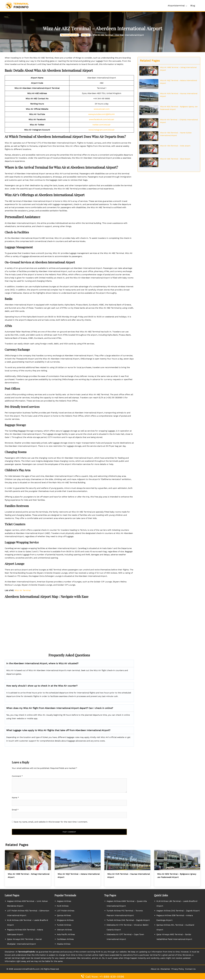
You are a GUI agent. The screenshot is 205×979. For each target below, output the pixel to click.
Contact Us (190, 969)
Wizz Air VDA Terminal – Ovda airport (175, 146)
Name (15, 797)
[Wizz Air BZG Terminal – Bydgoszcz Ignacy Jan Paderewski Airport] (148, 110)
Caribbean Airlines (65, 939)
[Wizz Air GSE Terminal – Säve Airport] (148, 162)
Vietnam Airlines (64, 930)
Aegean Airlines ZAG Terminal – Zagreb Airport (178, 911)
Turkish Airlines (64, 925)
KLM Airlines (62, 906)
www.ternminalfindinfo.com (26, 969)
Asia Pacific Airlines (66, 934)
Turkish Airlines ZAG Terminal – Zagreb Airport (128, 920)
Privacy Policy (177, 969)
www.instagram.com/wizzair (102, 130)
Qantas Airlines (64, 915)
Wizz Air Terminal (23, 590)
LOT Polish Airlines (65, 911)
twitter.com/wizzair (102, 125)
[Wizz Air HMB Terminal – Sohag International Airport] (148, 70)
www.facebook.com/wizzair (101, 119)
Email (15, 810)
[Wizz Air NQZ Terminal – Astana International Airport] (148, 84)
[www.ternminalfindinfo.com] (17, 5)
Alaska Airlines (63, 944)
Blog (192, 5)
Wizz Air (86, 35)
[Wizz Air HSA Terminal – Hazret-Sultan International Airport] (148, 136)
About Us (155, 969)
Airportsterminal (176, 5)
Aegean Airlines (64, 901)
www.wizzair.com (101, 109)
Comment (17, 776)
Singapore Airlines (65, 920)
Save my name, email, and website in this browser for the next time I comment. (51, 822)
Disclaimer (165, 969)
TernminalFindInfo (69, 35)
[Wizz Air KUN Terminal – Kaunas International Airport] (148, 97)
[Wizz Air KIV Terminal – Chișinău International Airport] (148, 123)
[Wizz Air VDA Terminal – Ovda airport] (148, 149)
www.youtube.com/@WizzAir (101, 114)
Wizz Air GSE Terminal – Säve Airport (175, 159)
